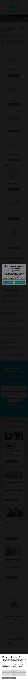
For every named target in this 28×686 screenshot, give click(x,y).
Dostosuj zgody (14, 674)
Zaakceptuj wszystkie (9, 678)
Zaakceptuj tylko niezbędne (14, 671)
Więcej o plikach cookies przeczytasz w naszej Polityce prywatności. (12, 667)
